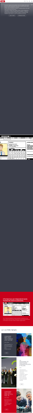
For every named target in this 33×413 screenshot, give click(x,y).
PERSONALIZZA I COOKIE (21, 15)
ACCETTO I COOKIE (12, 15)
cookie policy (13, 9)
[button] (27, 1)
